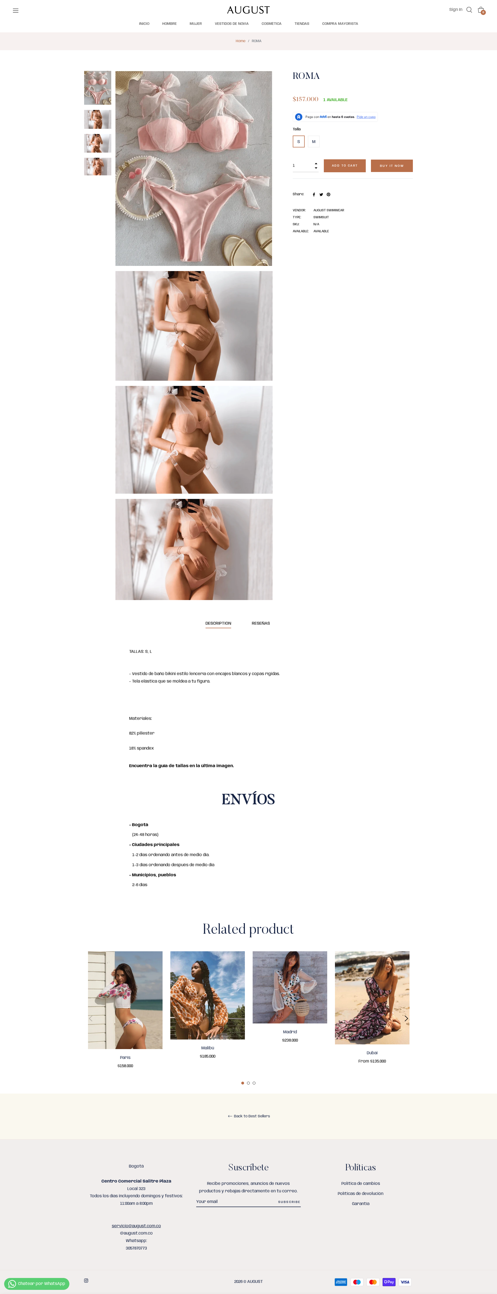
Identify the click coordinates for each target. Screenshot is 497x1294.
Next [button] (406, 1018)
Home (240, 41)
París (125, 1058)
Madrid (290, 1032)
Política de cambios (360, 1183)
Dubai (372, 1053)
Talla (297, 129)
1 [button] (242, 1083)
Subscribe (289, 1202)
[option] (125, 1017)
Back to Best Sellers (251, 1116)
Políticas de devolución (360, 1194)
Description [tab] (218, 623)
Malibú (207, 1048)
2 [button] (248, 1083)
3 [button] (254, 1083)
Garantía (360, 1204)
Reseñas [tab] (261, 623)
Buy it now (392, 166)
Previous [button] (90, 1018)
